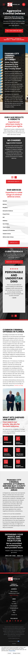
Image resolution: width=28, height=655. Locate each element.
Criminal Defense (14, 608)
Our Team (14, 603)
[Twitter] (12, 621)
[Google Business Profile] (7, 621)
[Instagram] (18, 621)
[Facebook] (15, 621)
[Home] (13, 4)
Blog (14, 612)
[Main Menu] (4, 4)
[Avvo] (10, 621)
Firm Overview (14, 606)
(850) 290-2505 (14, 585)
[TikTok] (21, 621)
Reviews (14, 610)
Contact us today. (18, 385)
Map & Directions (14, 595)
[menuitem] (14, 643)
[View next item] (16, 177)
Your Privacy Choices (13, 641)
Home (14, 601)
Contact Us (14, 614)
